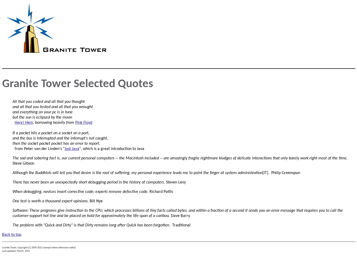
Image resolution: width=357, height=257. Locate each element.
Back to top (11, 235)
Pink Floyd (83, 123)
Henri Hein (24, 123)
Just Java (72, 149)
